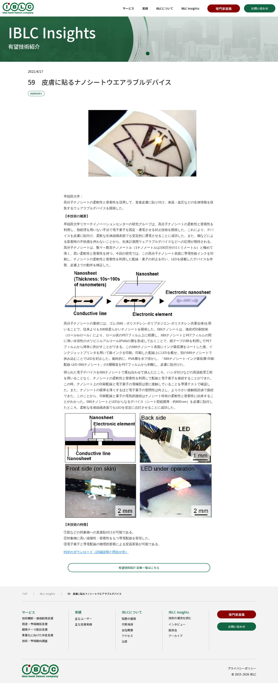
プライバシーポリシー (242, 668)
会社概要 (127, 630)
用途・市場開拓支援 (35, 623)
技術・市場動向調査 (35, 640)
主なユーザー (83, 618)
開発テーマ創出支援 (35, 629)
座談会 (173, 630)
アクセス (127, 635)
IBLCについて (164, 8)
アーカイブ (176, 635)
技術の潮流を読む (180, 618)
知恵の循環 (129, 618)
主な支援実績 (83, 624)
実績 (145, 8)
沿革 (124, 641)
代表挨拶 (127, 624)
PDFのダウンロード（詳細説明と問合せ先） (96, 552)
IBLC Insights (190, 8)
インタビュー (177, 624)
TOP (24, 594)
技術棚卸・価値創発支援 (37, 618)
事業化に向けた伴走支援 (37, 635)
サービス (128, 8)
